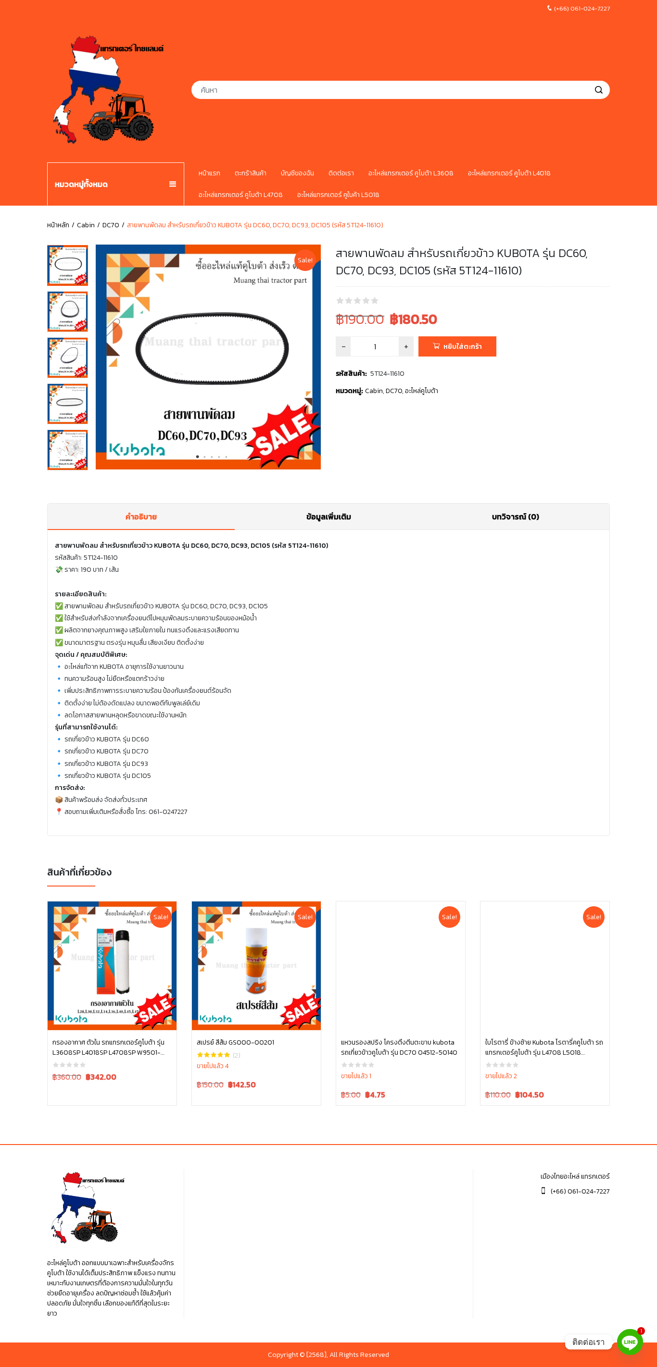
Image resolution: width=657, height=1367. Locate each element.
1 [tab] (197, 457)
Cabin (86, 225)
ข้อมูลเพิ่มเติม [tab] (328, 516)
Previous (100, 359)
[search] (599, 90)
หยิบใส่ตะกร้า (462, 347)
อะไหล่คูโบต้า (421, 391)
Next (316, 359)
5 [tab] (226, 457)
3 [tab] (212, 457)
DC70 (110, 225)
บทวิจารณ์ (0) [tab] (515, 516)
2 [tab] (205, 457)
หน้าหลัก (58, 225)
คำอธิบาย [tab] (141, 516)
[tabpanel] (208, 357)
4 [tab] (219, 457)
